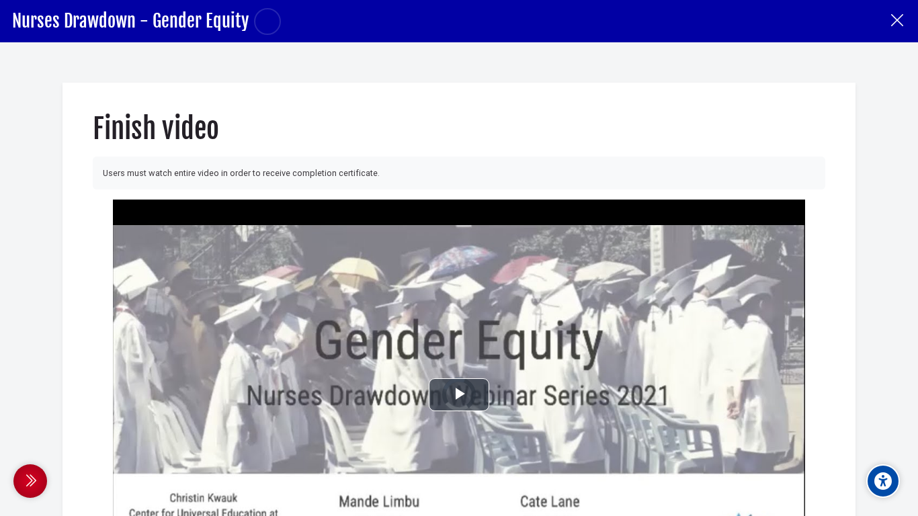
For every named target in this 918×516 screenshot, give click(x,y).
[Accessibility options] (883, 481)
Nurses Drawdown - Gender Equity (130, 21)
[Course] (897, 21)
